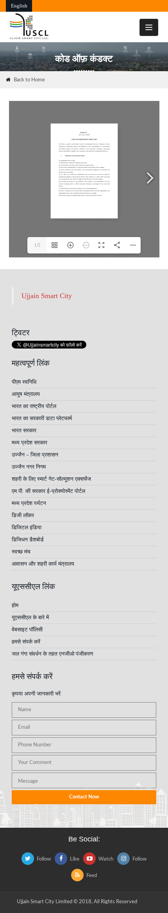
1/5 (37, 245)
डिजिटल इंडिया (26, 527)
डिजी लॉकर (23, 515)
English (19, 6)
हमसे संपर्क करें (26, 642)
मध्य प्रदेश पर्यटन (29, 503)
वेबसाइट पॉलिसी (27, 630)
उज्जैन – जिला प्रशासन (35, 455)
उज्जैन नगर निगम (29, 467)
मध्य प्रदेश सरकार (29, 443)
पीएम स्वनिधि (24, 382)
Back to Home (29, 80)
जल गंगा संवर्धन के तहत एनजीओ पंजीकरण (52, 654)
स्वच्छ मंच (21, 552)
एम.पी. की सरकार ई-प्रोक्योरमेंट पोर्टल (48, 491)
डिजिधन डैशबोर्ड (28, 540)
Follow (44, 859)
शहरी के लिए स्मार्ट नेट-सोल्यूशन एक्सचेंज (51, 479)
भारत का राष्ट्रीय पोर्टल (34, 406)
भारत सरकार (24, 430)
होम (15, 605)
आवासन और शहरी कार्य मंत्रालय (43, 564)
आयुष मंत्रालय (26, 394)
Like (74, 859)
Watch (105, 859)
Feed (91, 875)
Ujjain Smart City (46, 296)
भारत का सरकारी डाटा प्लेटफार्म (42, 418)
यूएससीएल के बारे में (30, 617)
